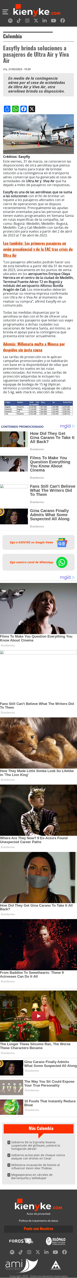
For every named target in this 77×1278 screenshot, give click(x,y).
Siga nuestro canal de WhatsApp (32, 562)
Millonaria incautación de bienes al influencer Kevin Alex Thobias (35, 1166)
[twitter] (36, 21)
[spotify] (10, 21)
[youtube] (53, 21)
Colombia (12, 36)
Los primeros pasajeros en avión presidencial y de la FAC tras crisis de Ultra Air (38, 250)
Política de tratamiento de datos (38, 1221)
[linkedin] (45, 21)
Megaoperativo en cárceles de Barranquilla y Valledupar (32, 1176)
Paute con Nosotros (38, 1229)
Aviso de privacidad (38, 1214)
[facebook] (62, 21)
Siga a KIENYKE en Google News (32, 542)
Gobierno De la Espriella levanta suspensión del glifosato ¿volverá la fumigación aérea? (35, 1145)
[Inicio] (36, 10)
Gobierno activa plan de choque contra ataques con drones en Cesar (38, 1156)
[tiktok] (19, 21)
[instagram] (27, 21)
